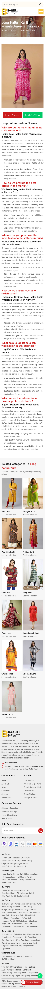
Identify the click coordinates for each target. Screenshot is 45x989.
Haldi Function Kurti (29, 943)
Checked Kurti (29, 674)
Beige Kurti (6, 924)
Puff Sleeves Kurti (9, 883)
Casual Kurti (6, 937)
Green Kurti (25, 904)
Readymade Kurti (8, 956)
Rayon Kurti (21, 866)
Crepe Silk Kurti (30, 794)
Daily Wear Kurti (8, 940)
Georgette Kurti (30, 797)
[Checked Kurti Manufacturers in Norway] (33, 655)
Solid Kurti (6, 511)
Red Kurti (5, 904)
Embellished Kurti (8, 893)
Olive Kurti (33, 921)
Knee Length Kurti (31, 633)
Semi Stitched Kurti (24, 956)
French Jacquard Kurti (32, 787)
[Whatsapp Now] (40, 975)
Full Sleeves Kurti (8, 877)
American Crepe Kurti (32, 784)
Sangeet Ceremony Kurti (11, 946)
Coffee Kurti (26, 918)
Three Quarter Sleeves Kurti (13, 874)
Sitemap (5, 794)
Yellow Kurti (6, 907)
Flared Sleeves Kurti (9, 880)
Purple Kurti (36, 904)
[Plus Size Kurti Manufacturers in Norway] (12, 534)
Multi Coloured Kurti (9, 912)
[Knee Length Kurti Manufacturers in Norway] (33, 615)
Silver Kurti (28, 924)
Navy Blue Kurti (17, 915)
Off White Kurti (21, 921)
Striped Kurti (7, 714)
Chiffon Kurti (29, 790)
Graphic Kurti (7, 674)
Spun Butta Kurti (8, 866)
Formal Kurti (32, 937)
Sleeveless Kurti (31, 874)
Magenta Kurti (30, 909)
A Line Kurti (28, 552)
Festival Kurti (7, 934)
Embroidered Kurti (21, 890)
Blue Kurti (15, 904)
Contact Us (6, 790)
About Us (5, 784)
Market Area (6, 797)
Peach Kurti (15, 918)
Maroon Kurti (35, 912)
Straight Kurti (29, 511)
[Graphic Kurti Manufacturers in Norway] (12, 655)
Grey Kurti (5, 915)
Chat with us (34, 115)
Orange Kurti (7, 909)
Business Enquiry (33, 982)
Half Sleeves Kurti (24, 877)
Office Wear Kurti (22, 940)
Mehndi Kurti (30, 915)
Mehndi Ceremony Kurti (11, 943)
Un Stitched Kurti (8, 959)
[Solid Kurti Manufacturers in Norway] (12, 493)
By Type (13, 30)
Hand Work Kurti (22, 896)
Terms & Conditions (9, 815)
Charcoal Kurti (18, 927)
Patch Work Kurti (8, 896)
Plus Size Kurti (8, 552)
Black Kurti (16, 907)
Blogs (4, 787)
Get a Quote (14, 115)
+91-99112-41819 (11, 763)
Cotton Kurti (29, 780)
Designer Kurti (28, 946)
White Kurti (23, 912)
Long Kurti (27, 592)
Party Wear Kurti (20, 934)
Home (4, 30)
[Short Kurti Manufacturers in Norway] (12, 574)
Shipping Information (10, 808)
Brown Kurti (18, 909)
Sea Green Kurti (32, 927)
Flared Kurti (7, 633)
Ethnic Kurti (35, 940)
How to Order (7, 818)
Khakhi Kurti (6, 927)
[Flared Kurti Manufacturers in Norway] (12, 615)
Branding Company (18, 986)
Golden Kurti (17, 924)
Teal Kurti (5, 918)
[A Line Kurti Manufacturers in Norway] (33, 534)
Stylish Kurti (6, 949)
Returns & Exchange (9, 811)
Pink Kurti (26, 907)
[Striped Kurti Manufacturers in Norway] (12, 696)
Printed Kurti (7, 890)
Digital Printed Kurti (24, 893)
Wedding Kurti (34, 934)
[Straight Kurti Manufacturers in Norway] (33, 493)
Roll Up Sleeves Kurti (27, 880)
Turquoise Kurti (8, 921)
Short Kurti (6, 592)
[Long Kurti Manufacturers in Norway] (33, 574)
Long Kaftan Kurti (33, 975)
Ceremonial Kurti (19, 937)
